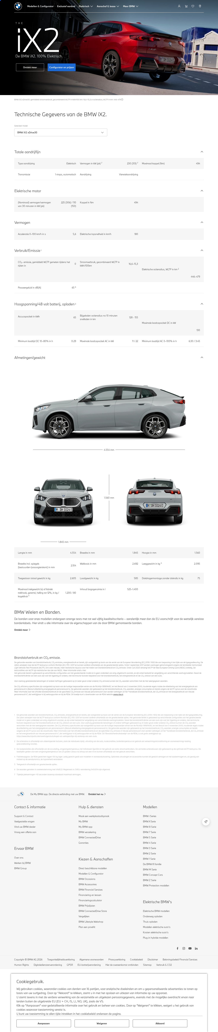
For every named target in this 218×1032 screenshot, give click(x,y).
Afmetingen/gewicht (29, 357)
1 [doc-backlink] (14, 715)
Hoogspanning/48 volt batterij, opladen (44, 304)
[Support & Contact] (206, 822)
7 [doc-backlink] (14, 774)
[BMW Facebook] (177, 949)
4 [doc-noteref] (161, 563)
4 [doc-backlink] (14, 756)
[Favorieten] (193, 6)
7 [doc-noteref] (101, 163)
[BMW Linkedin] (196, 949)
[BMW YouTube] (190, 949)
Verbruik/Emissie (27, 250)
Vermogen (22, 222)
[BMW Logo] (18, 6)
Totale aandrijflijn (27, 151)
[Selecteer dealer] (200, 6)
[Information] (122, 99)
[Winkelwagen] (186, 6)
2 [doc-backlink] (14, 741)
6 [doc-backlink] (14, 769)
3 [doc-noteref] (75, 304)
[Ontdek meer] (109, 47)
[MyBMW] (179, 6)
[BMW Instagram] (184, 949)
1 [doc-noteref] (41, 250)
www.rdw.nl (118, 694)
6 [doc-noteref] (75, 287)
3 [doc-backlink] (14, 749)
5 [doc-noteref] (28, 596)
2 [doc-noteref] (178, 269)
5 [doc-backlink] (14, 764)
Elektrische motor (27, 190)
